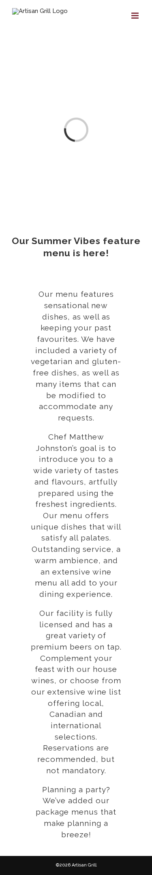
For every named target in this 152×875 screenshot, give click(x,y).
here (94, 253)
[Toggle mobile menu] (135, 15)
